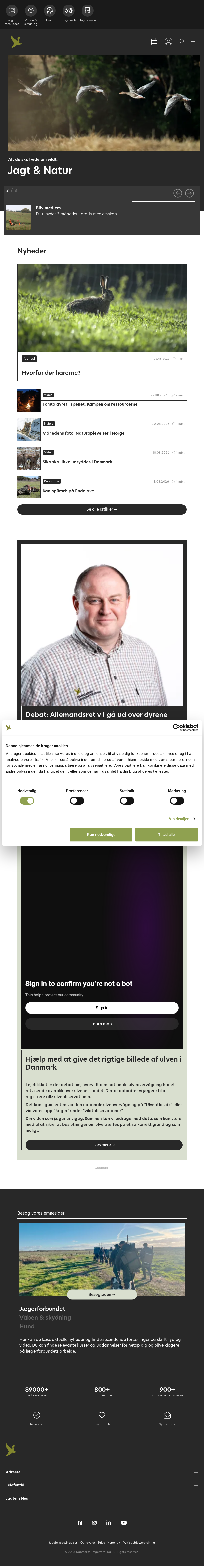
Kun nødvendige (101, 834)
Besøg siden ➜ (102, 1295)
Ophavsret (87, 1543)
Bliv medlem (36, 1424)
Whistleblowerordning (139, 1543)
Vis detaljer (179, 819)
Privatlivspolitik (109, 1543)
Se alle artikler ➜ (102, 510)
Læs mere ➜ (104, 1145)
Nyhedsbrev (167, 1424)
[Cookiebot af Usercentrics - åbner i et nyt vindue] (176, 727)
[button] (37, 201)
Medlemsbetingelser (63, 1543)
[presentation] (178, 193)
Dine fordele (102, 1424)
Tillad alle (166, 834)
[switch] (77, 801)
